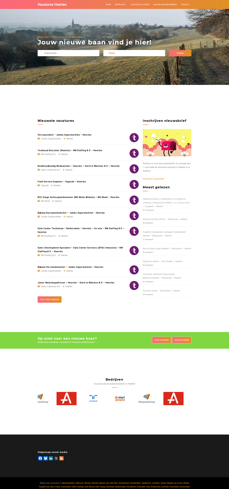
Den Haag (100, 486)
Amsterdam (135, 483)
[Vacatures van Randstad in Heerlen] (74, 398)
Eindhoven (156, 486)
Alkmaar (79, 483)
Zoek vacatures (161, 340)
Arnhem (156, 483)
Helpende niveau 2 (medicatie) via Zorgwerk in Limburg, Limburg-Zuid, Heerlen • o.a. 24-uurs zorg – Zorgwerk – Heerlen (166, 203)
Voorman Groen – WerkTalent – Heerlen (161, 290)
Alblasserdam (68, 483)
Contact (185, 4)
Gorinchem (185, 486)
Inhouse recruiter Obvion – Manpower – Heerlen (165, 219)
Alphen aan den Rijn (108, 483)
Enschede (174, 486)
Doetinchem (120, 486)
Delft (74, 486)
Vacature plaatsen (140, 4)
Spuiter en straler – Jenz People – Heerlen (162, 261)
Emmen (165, 486)
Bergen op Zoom (175, 483)
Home (108, 4)
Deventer (110, 486)
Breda (186, 483)
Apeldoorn (146, 483)
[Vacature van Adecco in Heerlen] (48, 399)
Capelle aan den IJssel (49, 486)
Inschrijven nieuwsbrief (165, 4)
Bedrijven (120, 4)
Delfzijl (80, 486)
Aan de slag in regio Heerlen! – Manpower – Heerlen (167, 248)
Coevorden (66, 486)
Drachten (141, 486)
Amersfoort (124, 483)
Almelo (87, 483)
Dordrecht (131, 486)
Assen (163, 483)
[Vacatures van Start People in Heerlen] (101, 399)
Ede (148, 486)
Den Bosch (90, 486)
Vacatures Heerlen (52, 4)
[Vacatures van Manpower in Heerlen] (128, 399)
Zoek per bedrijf (182, 340)
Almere (95, 483)
